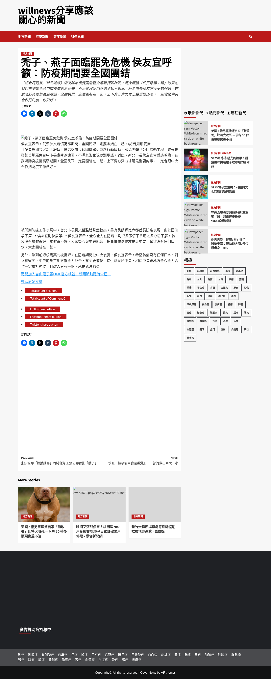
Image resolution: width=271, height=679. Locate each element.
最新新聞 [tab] (195, 113)
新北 (189, 296)
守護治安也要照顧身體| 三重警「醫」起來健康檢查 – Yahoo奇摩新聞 (229, 217)
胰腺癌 (200, 312)
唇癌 (74, 655)
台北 (199, 279)
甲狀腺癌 (191, 304)
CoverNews (148, 672)
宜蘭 (212, 287)
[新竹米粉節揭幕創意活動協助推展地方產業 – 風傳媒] (155, 504)
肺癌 (240, 304)
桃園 (210, 296)
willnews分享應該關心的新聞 (55, 15)
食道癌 (234, 329)
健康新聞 (42, 37)
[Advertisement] (99, 199)
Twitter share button (44, 324)
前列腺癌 (215, 271)
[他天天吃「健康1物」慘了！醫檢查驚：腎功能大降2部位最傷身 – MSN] (196, 244)
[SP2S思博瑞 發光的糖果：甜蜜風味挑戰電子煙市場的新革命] (196, 159)
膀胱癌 (190, 321)
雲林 (223, 329)
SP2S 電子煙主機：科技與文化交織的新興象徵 (229, 189)
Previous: (59, 460)
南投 (227, 271)
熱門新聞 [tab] (216, 113)
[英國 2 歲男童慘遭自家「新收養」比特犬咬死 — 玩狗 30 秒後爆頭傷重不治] (44, 504)
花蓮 (225, 321)
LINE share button (42, 309)
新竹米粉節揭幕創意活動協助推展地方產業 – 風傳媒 (153, 529)
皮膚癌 (218, 304)
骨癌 (115, 660)
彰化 (246, 287)
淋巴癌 (221, 296)
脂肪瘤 (236, 655)
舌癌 (214, 321)
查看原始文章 (31, 282)
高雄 (246, 329)
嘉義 (241, 279)
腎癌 (225, 312)
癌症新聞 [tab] (238, 113)
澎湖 (233, 296)
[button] (250, 36)
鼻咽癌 (190, 337)
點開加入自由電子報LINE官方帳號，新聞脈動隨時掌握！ (66, 274)
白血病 (205, 304)
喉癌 (231, 279)
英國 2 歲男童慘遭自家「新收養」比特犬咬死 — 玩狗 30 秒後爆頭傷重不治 (44, 532)
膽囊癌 (203, 321)
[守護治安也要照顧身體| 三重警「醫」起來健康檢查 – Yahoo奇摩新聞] (196, 217)
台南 (210, 279)
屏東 (236, 287)
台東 (220, 279)
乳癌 (189, 271)
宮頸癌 (224, 287)
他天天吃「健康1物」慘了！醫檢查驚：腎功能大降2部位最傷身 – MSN (229, 244)
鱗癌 (125, 660)
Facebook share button (46, 316)
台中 (189, 279)
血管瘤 (190, 329)
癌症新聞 (59, 37)
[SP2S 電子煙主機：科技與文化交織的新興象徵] (196, 187)
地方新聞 (24, 37)
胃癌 (189, 312)
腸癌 (246, 312)
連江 (202, 329)
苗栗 (236, 321)
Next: (143, 460)
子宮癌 (200, 287)
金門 (212, 329)
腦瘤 (236, 312)
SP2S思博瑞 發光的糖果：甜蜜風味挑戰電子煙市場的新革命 (230, 162)
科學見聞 (77, 37)
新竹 (199, 296)
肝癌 (230, 304)
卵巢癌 (239, 271)
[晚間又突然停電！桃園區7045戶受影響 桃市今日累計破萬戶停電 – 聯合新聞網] (99, 504)
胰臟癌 (213, 312)
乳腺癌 (200, 271)
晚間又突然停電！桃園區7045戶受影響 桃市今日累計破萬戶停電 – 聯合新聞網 (98, 532)
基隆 (189, 287)
